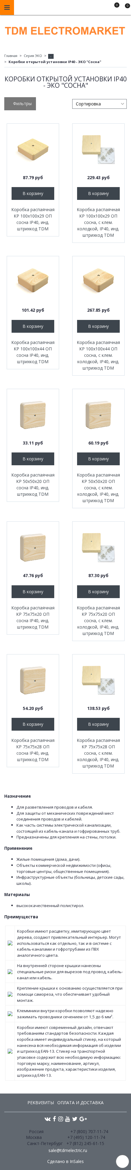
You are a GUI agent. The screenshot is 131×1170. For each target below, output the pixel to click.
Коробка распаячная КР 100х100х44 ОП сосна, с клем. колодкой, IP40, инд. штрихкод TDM (98, 355)
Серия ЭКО (33, 55)
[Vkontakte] (47, 1118)
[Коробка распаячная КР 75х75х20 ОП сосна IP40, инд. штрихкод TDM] (33, 547)
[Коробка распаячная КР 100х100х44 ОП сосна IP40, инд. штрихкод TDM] (33, 282)
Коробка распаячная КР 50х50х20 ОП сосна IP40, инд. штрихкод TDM (33, 484)
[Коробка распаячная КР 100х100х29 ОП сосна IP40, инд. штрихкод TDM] (33, 149)
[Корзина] (124, 8)
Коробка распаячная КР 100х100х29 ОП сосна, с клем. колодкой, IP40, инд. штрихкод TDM (98, 222)
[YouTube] (67, 1118)
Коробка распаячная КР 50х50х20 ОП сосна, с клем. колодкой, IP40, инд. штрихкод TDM (98, 487)
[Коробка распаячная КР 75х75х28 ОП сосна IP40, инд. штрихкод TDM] (33, 680)
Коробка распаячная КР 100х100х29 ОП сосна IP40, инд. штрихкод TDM (33, 219)
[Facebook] (54, 1118)
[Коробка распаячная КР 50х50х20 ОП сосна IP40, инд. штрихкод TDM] (33, 415)
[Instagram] (60, 1118)
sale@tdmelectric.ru (67, 1150)
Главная (10, 55)
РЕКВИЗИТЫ (40, 1102)
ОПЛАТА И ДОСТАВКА (80, 1102)
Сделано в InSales (65, 1161)
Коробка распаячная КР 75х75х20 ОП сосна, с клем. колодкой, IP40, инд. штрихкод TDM (98, 620)
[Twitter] (74, 1118)
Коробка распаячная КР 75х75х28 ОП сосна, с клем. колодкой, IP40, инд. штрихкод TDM (98, 753)
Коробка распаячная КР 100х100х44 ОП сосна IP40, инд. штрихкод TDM (33, 351)
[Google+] (83, 1118)
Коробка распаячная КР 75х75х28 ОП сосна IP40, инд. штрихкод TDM (33, 749)
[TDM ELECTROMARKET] (65, 29)
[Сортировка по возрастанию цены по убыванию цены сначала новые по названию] (99, 104)
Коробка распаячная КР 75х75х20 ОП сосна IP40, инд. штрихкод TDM (33, 617)
